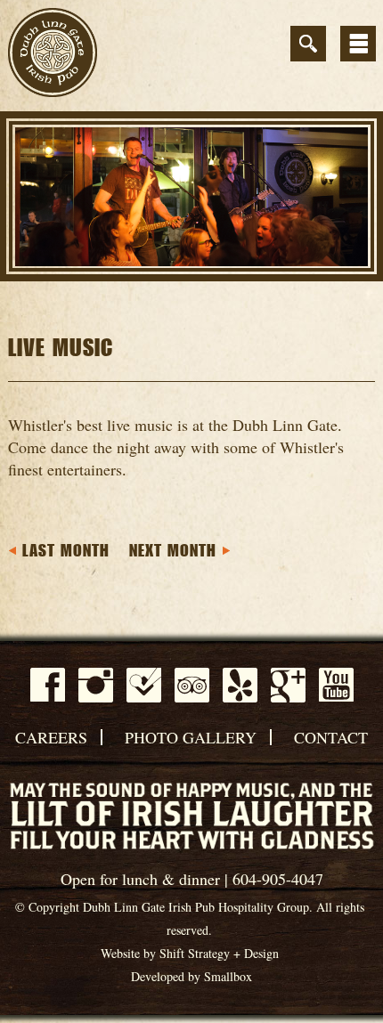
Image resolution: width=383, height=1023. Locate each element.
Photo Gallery (191, 737)
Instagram (95, 685)
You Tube (336, 685)
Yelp (240, 685)
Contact (331, 737)
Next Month (172, 551)
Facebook (47, 685)
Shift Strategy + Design (219, 953)
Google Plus (288, 685)
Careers (51, 737)
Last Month (66, 551)
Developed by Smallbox (191, 976)
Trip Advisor (192, 685)
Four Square (143, 685)
